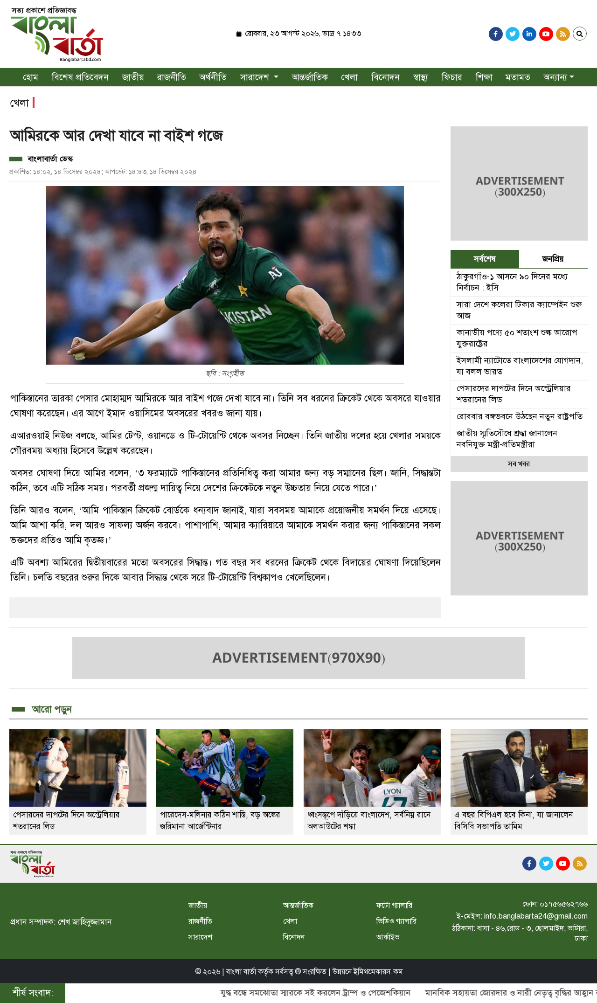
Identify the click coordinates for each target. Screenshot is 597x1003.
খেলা (349, 77)
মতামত (518, 77)
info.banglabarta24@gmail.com (536, 916)
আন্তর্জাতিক (310, 77)
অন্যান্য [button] (555, 77)
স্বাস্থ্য (420, 77)
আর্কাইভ (388, 937)
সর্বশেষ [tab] (485, 259)
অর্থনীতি (213, 77)
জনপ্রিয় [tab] (553, 259)
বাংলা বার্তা (241, 971)
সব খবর (519, 464)
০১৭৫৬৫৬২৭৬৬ (564, 904)
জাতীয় (133, 77)
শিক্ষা (484, 77)
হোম (30, 77)
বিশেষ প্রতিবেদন (80, 77)
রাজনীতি (171, 77)
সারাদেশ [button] (255, 77)
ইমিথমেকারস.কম (378, 971)
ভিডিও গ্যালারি (396, 921)
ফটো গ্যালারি (394, 905)
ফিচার (452, 77)
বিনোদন (385, 77)
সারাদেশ (200, 937)
